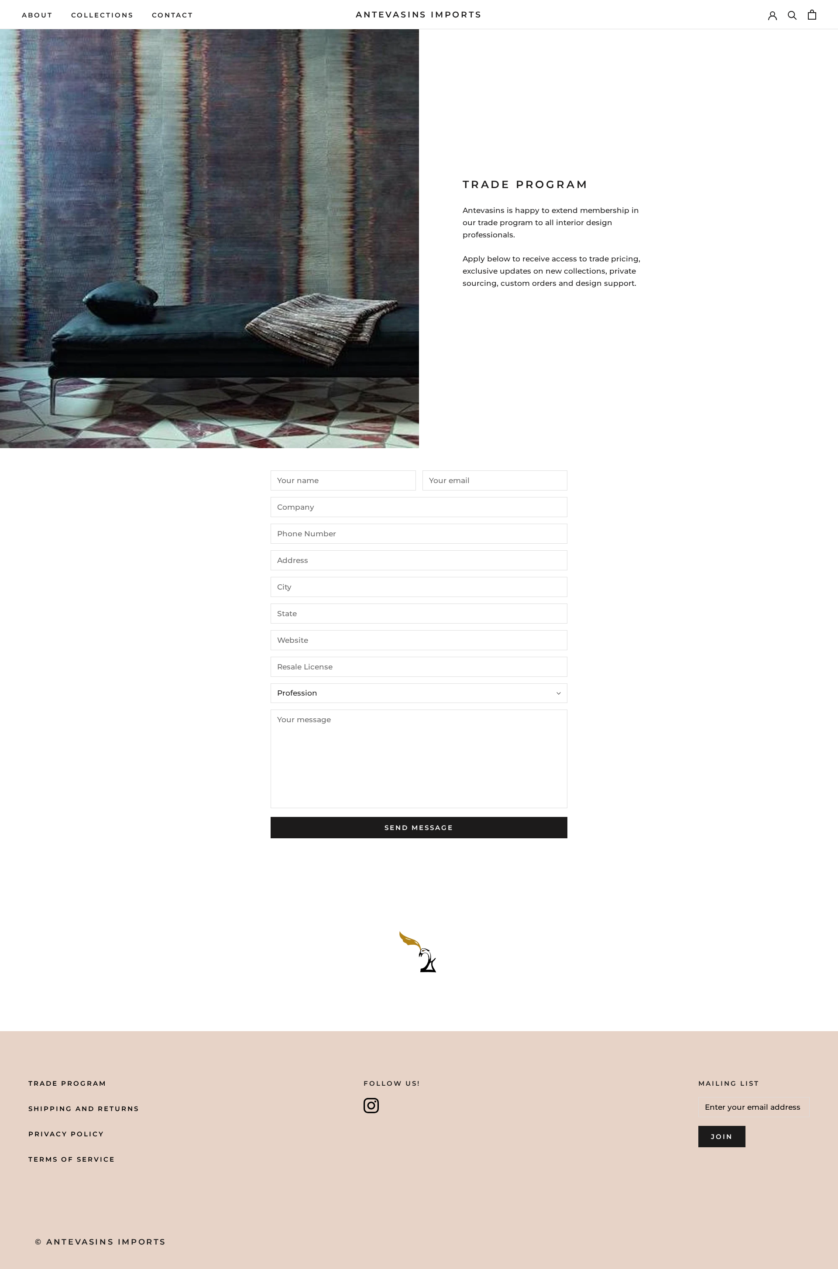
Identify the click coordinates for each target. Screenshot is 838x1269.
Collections (102, 15)
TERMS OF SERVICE (71, 1159)
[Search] (792, 14)
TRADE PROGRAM (67, 1083)
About (37, 15)
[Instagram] (371, 1105)
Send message (419, 827)
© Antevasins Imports (100, 1242)
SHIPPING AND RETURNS (83, 1108)
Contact (172, 15)
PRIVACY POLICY (66, 1134)
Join (722, 1136)
